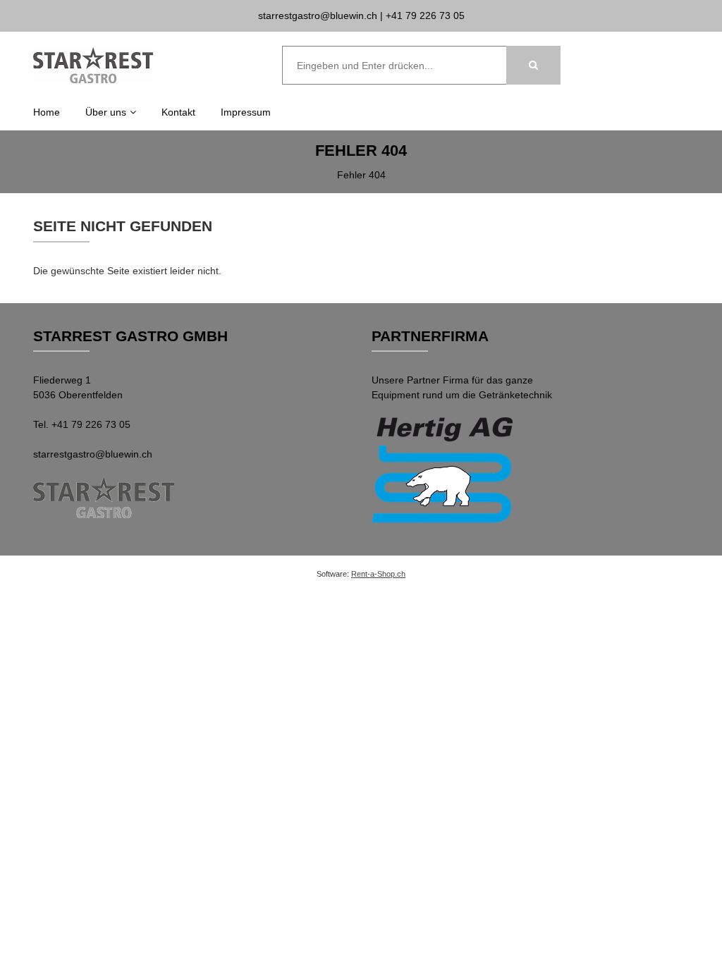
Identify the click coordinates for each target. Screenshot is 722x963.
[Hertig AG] (446, 472)
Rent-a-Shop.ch (378, 574)
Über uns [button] (105, 112)
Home (46, 112)
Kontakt (178, 112)
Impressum (246, 112)
